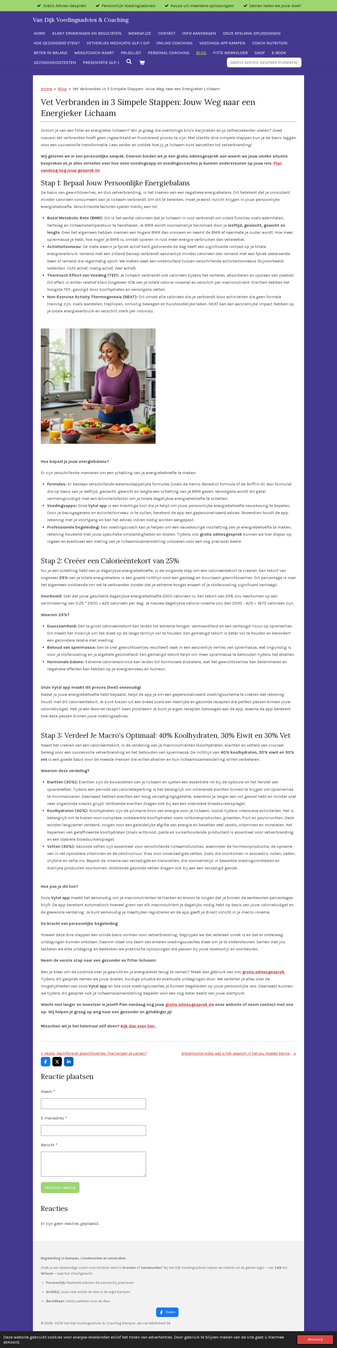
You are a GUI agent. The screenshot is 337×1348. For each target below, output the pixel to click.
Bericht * (49, 1144)
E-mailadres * (54, 1118)
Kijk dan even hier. (138, 1025)
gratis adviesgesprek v (188, 1004)
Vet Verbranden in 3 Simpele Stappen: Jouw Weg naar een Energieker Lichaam (146, 88)
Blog (62, 88)
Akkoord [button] (315, 1339)
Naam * (48, 1091)
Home (46, 88)
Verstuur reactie (60, 1187)
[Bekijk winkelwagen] (141, 62)
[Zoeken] (129, 61)
